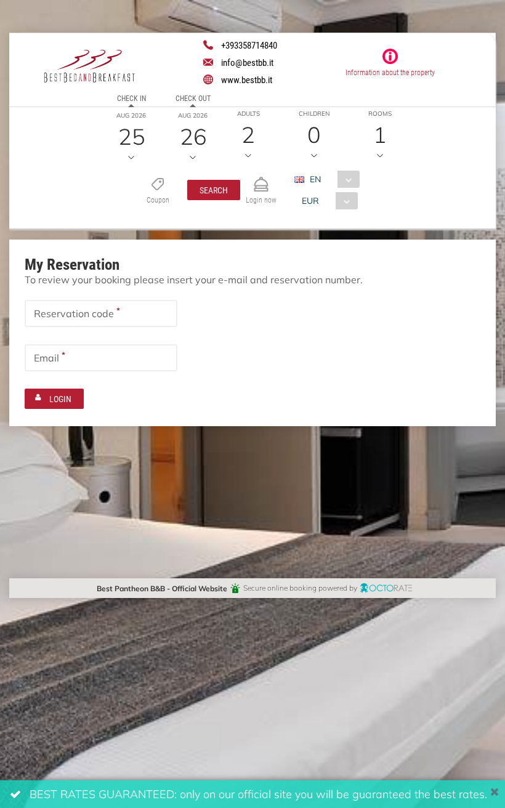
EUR (310, 200)
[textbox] (101, 313)
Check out (193, 98)
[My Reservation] (261, 179)
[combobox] (331, 179)
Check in (131, 98)
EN (315, 179)
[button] (213, 190)
